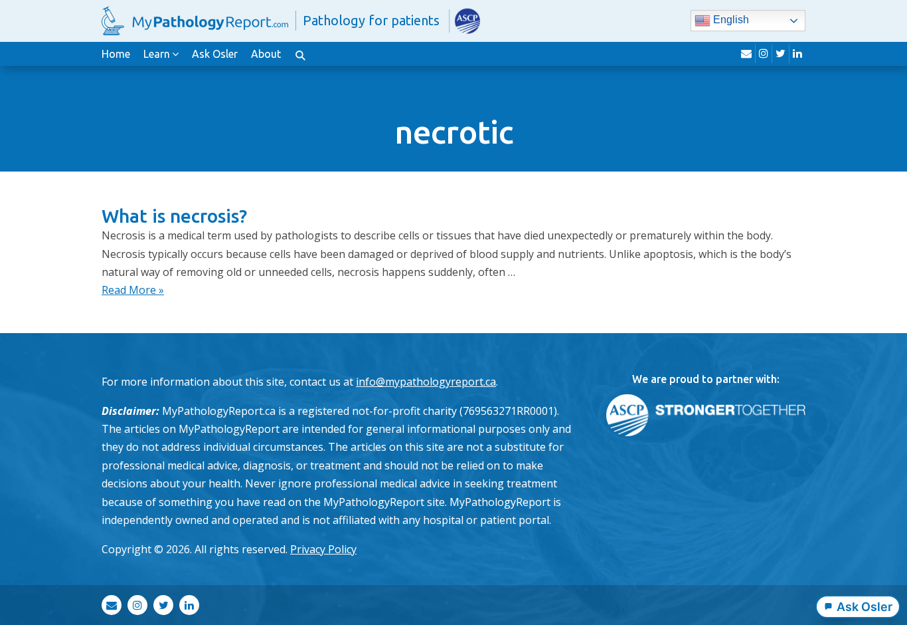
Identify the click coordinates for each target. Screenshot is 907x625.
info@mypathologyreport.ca (426, 381)
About (266, 54)
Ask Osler (215, 54)
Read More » (133, 290)
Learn (156, 54)
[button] (300, 54)
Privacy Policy (323, 549)
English (729, 20)
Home (116, 54)
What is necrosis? (174, 215)
